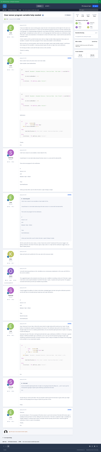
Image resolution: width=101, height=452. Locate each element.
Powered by (92, 449)
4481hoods (78, 46)
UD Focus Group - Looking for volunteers (11, 1)
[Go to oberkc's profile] (10, 271)
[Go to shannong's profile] (10, 152)
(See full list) (94, 41)
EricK (7, 19)
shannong (10, 157)
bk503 (81, 45)
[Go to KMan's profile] (10, 254)
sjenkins (91, 45)
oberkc (10, 276)
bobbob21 (78, 45)
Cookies (5, 449)
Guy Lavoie (85, 45)
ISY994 (18, 19)
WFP (89, 45)
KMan (10, 259)
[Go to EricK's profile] (5, 19)
